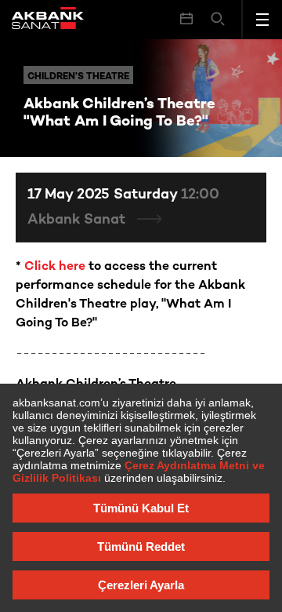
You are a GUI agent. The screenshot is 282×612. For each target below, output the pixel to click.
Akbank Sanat (78, 220)
